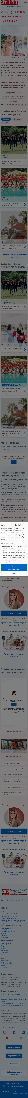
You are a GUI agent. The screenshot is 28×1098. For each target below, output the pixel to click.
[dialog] (14, 549)
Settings (14, 573)
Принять (14, 566)
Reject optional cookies (14, 569)
